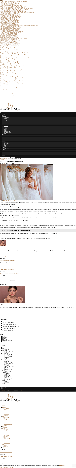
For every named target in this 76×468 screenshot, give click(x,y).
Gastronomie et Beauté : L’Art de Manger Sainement (9, 19)
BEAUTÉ (3, 125)
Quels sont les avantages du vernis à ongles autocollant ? (10, 99)
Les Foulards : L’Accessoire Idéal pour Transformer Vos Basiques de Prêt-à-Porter (14, 54)
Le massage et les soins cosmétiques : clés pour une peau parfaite (11, 69)
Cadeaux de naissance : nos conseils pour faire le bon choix (10, 78)
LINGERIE (6, 377)
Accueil (1, 158)
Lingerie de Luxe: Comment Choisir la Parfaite (8, 64)
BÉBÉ (3, 134)
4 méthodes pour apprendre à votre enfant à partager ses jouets (11, 5)
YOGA (5, 140)
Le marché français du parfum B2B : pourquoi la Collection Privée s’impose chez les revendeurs (17, 12)
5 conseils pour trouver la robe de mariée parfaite (8, 4)
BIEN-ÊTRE (3, 136)
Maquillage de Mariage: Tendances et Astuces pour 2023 (10, 22)
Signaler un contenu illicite (7, 340)
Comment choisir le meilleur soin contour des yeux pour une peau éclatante (13, 7)
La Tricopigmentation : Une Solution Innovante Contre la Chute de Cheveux (13, 38)
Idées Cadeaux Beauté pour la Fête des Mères (8, 41)
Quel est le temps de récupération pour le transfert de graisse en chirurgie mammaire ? (15, 57)
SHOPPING (4, 116)
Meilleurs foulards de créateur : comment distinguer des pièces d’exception (13, 6)
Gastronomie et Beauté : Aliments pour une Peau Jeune (9, 62)
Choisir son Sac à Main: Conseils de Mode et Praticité (9, 24)
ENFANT (5, 135)
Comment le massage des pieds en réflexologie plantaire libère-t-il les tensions (13, 1)
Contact (3, 341)
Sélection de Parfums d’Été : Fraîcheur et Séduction (9, 48)
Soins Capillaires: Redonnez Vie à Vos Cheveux (8, 59)
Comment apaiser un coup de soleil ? (6, 94)
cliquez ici (19, 308)
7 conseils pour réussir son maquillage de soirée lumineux (10, 3)
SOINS (5, 133)
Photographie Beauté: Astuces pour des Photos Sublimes (10, 26)
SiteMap (20, 390)
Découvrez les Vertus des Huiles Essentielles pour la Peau (10, 14)
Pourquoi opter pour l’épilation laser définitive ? (8, 95)
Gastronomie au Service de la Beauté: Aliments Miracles (10, 40)
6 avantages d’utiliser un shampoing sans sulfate (8, 92)
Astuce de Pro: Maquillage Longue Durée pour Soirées (9, 51)
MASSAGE (6, 352)
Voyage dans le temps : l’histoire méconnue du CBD (9, 76)
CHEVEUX (5, 127)
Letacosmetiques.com (4, 390)
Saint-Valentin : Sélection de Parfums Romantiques (9, 33)
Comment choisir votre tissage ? (5, 96)
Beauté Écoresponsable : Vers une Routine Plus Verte (9, 29)
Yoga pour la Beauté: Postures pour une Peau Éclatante (9, 13)
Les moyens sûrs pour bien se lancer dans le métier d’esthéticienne (11, 87)
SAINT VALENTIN (7, 146)
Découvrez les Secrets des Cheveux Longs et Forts (9, 35)
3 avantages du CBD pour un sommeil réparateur (8, 75)
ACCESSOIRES (6, 117)
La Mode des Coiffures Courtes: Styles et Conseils (9, 44)
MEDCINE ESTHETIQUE (7, 132)
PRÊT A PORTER (8, 378)
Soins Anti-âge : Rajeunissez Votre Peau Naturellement (9, 53)
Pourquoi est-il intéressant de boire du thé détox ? (8, 81)
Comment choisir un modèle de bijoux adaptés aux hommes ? (11, 90)
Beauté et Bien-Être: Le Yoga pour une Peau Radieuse (9, 45)
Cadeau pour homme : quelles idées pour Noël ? (8, 2)
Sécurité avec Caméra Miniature (7, 330)
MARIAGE (3, 149)
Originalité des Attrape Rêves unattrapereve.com (10, 326)
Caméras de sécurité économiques (8, 322)
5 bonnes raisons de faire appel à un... (7, 269)
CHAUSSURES (6, 119)
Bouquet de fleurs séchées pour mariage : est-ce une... (10, 273)
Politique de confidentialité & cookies (6, 467)
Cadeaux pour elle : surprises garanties (9, 324)
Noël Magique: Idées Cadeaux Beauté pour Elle (8, 36)
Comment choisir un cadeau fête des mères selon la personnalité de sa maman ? (14, 9)
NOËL (5, 145)
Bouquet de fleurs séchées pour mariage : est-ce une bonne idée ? (11, 83)
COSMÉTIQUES (7, 376)
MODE (4, 380)
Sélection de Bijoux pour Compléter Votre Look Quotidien (10, 32)
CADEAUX (3, 141)
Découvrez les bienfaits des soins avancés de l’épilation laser (10, 82)
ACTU (3, 115)
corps (59, 233)
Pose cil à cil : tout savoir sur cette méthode (7, 91)
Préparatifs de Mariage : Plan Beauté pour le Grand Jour (10, 17)
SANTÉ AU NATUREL (7, 139)
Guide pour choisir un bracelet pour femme (7, 85)
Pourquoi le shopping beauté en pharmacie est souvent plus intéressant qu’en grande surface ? (16, 8)
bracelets (49, 235)
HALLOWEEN (6, 144)
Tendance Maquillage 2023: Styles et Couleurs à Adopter (10, 61)
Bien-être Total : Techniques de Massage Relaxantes (9, 37)
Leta (4, 163)
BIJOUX (5, 118)
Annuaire (4, 338)
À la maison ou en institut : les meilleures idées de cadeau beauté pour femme (13, 77)
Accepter (60, 465)
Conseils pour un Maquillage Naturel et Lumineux (9, 30)
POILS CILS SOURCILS (7, 131)
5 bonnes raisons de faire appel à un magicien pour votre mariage (11, 31)
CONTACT (3, 155)
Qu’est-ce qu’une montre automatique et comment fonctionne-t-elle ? (12, 86)
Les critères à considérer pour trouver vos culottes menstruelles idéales (12, 84)
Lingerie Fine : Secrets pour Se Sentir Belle (7, 23)
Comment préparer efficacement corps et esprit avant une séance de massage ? (13, 68)
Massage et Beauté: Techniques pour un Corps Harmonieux (10, 66)
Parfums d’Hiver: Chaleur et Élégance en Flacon (8, 46)
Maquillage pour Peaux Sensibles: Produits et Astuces (9, 58)
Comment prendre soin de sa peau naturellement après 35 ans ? (11, 16)
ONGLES (5, 128)
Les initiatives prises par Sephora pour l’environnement (9, 79)
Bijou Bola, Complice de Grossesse (8, 328)
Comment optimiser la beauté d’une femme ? (8, 73)
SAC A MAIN (6, 124)
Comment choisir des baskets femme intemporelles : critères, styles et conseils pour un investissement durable (19, 25)
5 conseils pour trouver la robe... (6, 452)
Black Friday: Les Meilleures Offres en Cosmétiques (9, 42)
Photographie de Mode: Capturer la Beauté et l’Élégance (10, 28)
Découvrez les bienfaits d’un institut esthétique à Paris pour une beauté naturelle (14, 52)
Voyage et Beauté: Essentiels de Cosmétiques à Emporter (10, 55)
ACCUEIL (3, 114)
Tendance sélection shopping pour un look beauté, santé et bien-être (12, 80)
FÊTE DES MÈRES (6, 143)
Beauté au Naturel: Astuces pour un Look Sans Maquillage (10, 56)
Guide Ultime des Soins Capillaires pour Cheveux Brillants (10, 47)
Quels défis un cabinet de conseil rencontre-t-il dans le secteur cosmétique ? (13, 74)
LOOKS (5, 153)
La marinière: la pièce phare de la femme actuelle (8, 89)
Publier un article (5, 337)
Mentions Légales (5, 339)
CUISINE (3, 147)
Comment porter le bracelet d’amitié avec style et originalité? (10, 93)
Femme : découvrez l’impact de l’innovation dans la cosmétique (11, 70)
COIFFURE (5, 154)
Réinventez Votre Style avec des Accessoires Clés (8, 18)
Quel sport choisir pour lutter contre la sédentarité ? (9, 49)
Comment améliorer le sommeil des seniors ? (8, 98)
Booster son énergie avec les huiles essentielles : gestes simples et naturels (13, 11)
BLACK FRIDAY (6, 142)
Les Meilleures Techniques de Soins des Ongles (8, 50)
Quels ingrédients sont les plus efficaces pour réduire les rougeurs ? (11, 65)
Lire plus (63, 465)
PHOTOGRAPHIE (8, 371)
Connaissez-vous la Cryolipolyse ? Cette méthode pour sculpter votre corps (13, 72)
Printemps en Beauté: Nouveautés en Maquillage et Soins (10, 43)
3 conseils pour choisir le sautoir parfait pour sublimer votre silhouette (12, 10)
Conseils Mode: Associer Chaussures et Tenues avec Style (10, 15)
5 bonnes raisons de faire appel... (6, 456)
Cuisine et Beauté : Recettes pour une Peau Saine (8, 39)
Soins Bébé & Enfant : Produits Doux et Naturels (8, 34)
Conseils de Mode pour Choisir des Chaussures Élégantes (10, 20)
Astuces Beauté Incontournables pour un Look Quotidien (10, 63)
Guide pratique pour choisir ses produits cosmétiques (9, 88)
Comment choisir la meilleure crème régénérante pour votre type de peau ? (13, 60)
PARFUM (5, 129)
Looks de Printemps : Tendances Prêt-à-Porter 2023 (9, 21)
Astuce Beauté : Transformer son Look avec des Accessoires (10, 27)
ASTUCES (5, 130)
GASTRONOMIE (6, 148)
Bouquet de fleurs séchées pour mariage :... (8, 460)
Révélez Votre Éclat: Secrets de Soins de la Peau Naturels (10, 67)
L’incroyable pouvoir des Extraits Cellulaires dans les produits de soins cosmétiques (14, 100)
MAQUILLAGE (6, 126)
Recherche (12, 157)
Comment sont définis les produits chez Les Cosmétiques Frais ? (11, 97)
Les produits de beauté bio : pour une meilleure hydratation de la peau (12, 71)
